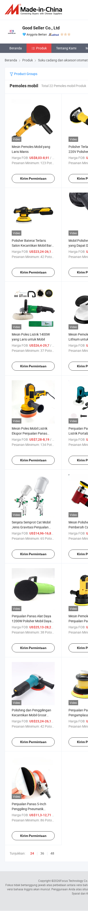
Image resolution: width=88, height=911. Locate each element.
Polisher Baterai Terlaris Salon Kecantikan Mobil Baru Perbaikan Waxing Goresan (33, 245)
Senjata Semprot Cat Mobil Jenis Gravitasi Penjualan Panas (31, 527)
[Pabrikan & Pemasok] (34, 9)
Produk (41, 48)
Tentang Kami (66, 48)
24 (32, 853)
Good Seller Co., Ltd (41, 27)
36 (42, 853)
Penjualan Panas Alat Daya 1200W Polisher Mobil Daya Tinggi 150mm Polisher (31, 621)
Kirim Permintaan (33, 178)
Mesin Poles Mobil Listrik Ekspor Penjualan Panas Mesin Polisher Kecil (29, 433)
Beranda (15, 48)
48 (52, 853)
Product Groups (25, 73)
